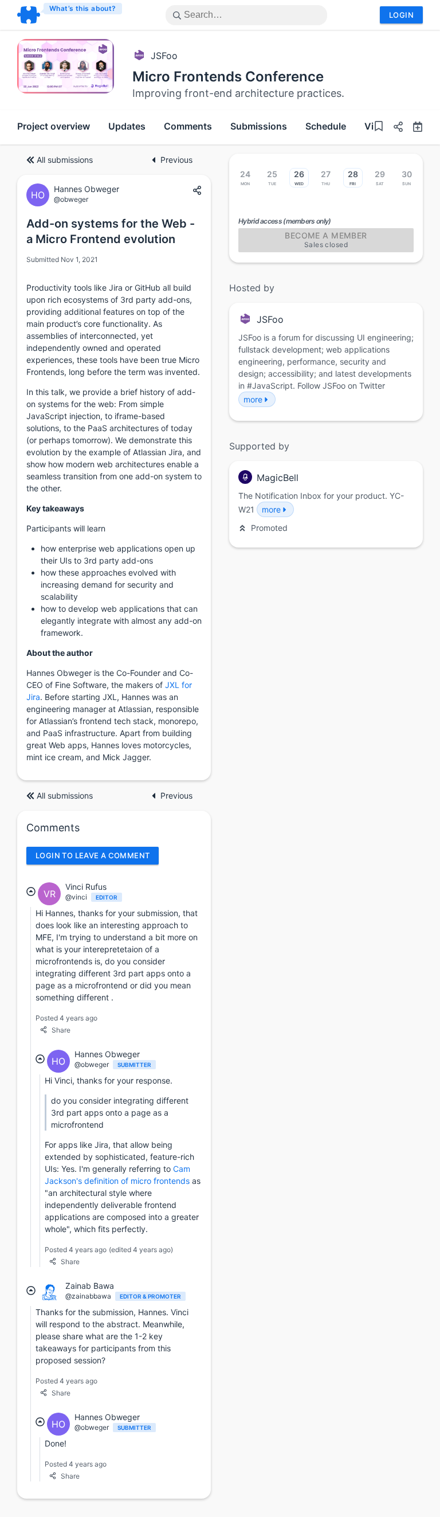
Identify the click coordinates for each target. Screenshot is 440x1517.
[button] (393, 128)
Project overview (53, 126)
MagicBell (277, 477)
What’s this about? (82, 8)
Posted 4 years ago (66, 1018)
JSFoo (164, 55)
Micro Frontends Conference (228, 76)
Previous (176, 160)
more (252, 399)
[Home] (70, 15)
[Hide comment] (31, 891)
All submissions (65, 160)
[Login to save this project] (379, 127)
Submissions (258, 126)
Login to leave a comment (93, 855)
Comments (188, 126)
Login (401, 14)
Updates (127, 126)
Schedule (325, 126)
